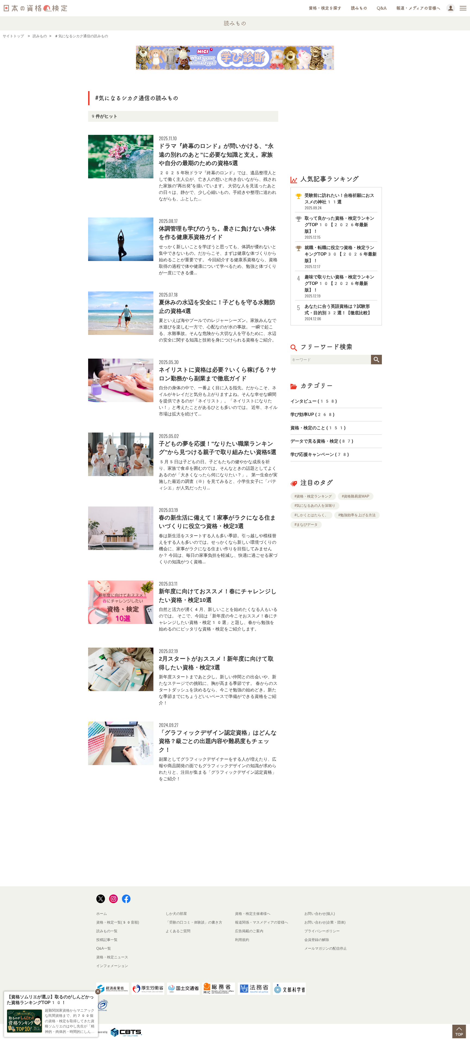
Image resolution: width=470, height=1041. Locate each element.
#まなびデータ (306, 525)
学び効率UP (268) (312, 414)
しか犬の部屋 (176, 914)
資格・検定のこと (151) (317, 427)
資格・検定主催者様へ (252, 914)
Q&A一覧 (103, 948)
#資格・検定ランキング (313, 496)
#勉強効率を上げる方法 (357, 515)
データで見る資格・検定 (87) (321, 441)
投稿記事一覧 (107, 940)
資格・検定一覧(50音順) (117, 922)
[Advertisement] (336, 122)
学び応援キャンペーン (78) (319, 454)
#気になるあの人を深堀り (315, 506)
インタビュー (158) (313, 401)
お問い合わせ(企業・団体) (324, 922)
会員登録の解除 (316, 940)
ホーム (101, 914)
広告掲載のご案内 (249, 931)
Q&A (382, 8)
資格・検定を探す (325, 8)
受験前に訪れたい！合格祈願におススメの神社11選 (339, 201)
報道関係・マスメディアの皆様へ (261, 922)
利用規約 (242, 940)
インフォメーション (112, 966)
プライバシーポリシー (322, 931)
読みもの (359, 8)
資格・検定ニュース (112, 957)
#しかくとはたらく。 (311, 515)
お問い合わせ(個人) (319, 914)
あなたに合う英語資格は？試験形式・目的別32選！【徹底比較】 (338, 312)
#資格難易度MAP (355, 496)
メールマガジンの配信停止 (325, 948)
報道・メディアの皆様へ (418, 8)
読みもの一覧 (107, 931)
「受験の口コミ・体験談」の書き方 (194, 922)
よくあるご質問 (178, 931)
